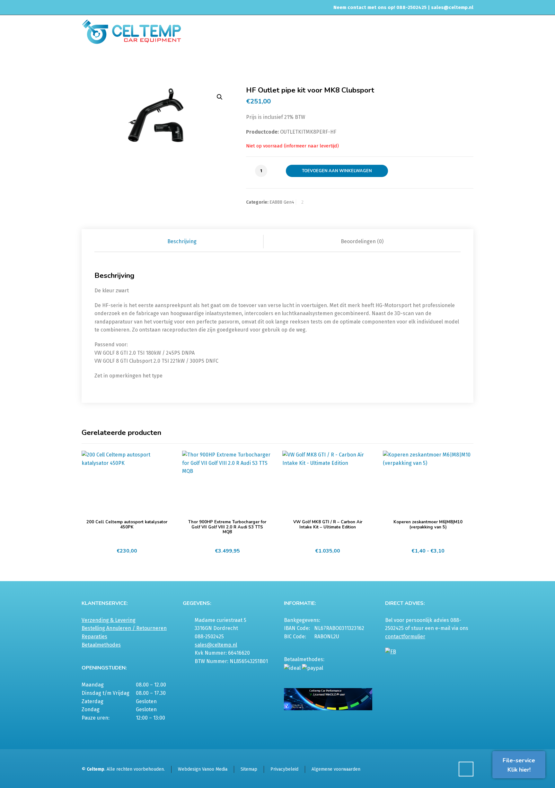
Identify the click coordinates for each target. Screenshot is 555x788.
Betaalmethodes (101, 645)
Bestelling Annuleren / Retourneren (124, 628)
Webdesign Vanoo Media (202, 769)
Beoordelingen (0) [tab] (362, 241)
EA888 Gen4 (384, 62)
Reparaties (94, 636)
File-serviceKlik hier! (519, 765)
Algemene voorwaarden (336, 769)
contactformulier (405, 636)
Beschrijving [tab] (182, 241)
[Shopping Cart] (469, 63)
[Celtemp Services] (131, 31)
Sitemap (249, 769)
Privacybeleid (284, 769)
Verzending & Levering (109, 620)
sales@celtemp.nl (452, 7)
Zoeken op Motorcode (345, 62)
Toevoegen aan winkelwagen (337, 171)
